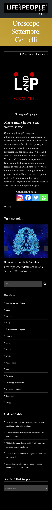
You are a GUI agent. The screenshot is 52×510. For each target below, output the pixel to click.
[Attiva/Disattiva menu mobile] (46, 14)
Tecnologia (10, 396)
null (7, 369)
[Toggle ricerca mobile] (40, 14)
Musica (8, 356)
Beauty (8, 309)
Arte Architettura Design (15, 303)
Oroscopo (8, 206)
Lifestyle (9, 336)
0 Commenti (26, 271)
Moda (8, 343)
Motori (8, 349)
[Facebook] (28, 197)
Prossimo (40, 54)
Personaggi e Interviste (15, 382)
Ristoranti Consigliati (16, 329)
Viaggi (8, 402)
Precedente (27, 54)
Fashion (9, 316)
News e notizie (11, 362)
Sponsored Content (13, 389)
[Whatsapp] (44, 197)
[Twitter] (36, 197)
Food (8, 323)
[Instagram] (20, 197)
